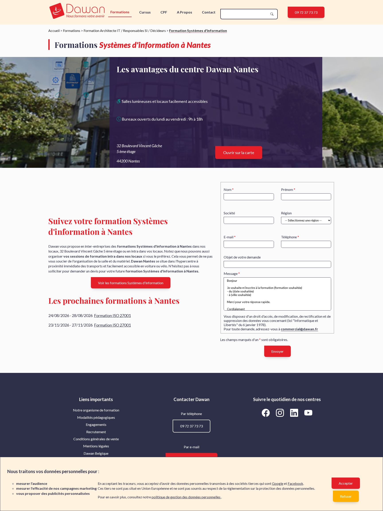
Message (231, 273)
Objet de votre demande (242, 257)
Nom (227, 189)
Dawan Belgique (96, 453)
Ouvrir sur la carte (238, 152)
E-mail (228, 237)
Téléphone (289, 237)
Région (286, 213)
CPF (163, 12)
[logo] (77, 11)
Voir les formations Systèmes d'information (130, 283)
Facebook (295, 483)
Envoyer (277, 351)
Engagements (96, 424)
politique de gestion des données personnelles (186, 497)
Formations (119, 12)
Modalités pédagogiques (96, 417)
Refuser (346, 496)
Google (277, 483)
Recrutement (96, 432)
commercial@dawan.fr (299, 329)
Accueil (54, 30)
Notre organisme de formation (96, 410)
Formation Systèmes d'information (198, 30)
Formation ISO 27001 (112, 315)
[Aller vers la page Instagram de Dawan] (281, 412)
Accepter (346, 483)
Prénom (287, 189)
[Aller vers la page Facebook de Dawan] (266, 412)
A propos (184, 12)
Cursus (145, 12)
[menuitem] (96, 410)
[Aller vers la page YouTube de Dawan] (308, 412)
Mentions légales (96, 446)
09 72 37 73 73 (306, 12)
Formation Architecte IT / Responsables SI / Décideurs (125, 30)
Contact (208, 12)
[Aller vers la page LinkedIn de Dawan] (295, 412)
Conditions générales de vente (96, 439)
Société (229, 213)
